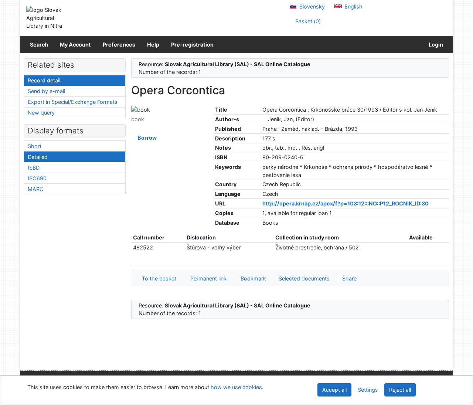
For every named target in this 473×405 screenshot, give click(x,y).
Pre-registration (192, 44)
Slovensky (311, 6)
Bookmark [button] (252, 278)
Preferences (119, 44)
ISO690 (37, 178)
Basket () (307, 21)
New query (41, 112)
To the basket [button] (157, 278)
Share (349, 278)
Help (153, 44)
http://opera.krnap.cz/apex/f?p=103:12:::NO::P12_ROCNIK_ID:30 (345, 203)
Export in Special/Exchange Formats (73, 102)
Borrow (146, 138)
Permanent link (207, 278)
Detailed (38, 157)
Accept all (334, 390)
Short (34, 146)
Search (39, 44)
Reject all (400, 390)
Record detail (44, 80)
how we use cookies (236, 387)
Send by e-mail (46, 91)
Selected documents (303, 278)
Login (434, 44)
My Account (75, 44)
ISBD (34, 167)
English (353, 6)
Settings (368, 390)
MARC (35, 189)
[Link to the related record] (264, 119)
